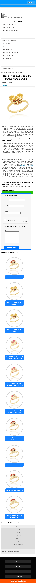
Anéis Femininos (7, 34)
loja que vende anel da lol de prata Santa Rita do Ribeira (14, 357)
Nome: (7, 200)
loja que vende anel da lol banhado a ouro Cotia (14, 411)
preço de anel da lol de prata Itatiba (14, 330)
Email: (7, 205)
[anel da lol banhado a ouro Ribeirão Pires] (14, 504)
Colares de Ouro (7, 49)
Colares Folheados (8, 55)
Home (18, 561)
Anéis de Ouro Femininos (9, 24)
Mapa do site (18, 576)
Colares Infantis (7, 59)
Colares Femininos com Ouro (11, 52)
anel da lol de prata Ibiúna (14, 277)
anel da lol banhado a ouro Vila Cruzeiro (14, 438)
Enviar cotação (11, 247)
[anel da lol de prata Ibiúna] (14, 265)
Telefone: (7, 211)
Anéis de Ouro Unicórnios (10, 31)
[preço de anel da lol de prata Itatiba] (14, 317)
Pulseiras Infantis (7, 68)
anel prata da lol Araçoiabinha (14, 490)
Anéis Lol (4, 46)
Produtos (18, 21)
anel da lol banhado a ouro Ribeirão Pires (14, 516)
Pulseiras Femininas (8, 65)
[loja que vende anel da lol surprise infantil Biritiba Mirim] (14, 372)
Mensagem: (8, 230)
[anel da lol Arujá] (14, 453)
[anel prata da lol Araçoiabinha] (14, 478)
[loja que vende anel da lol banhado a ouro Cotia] (14, 399)
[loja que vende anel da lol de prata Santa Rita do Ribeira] (14, 345)
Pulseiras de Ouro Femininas (11, 62)
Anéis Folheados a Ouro (9, 40)
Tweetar (5, 85)
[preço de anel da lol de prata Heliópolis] (14, 290)
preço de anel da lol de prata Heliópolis (14, 303)
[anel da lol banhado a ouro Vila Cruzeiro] (14, 426)
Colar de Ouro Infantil (27, 165)
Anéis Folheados (7, 37)
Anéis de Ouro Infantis (9, 27)
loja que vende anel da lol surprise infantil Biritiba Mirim (14, 384)
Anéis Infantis (6, 43)
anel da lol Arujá (14, 465)
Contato (18, 571)
